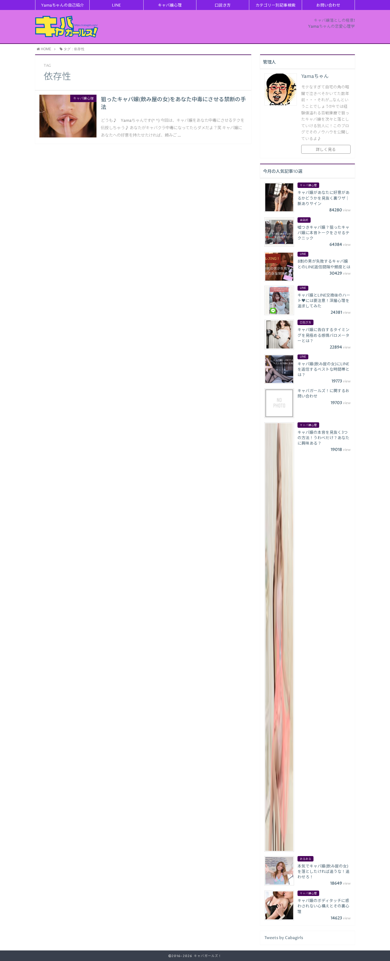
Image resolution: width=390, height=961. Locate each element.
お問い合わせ (328, 5)
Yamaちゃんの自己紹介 (62, 5)
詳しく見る (326, 149)
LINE (116, 5)
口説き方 (223, 5)
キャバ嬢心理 (170, 5)
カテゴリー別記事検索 (275, 5)
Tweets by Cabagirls (283, 937)
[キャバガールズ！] (66, 26)
